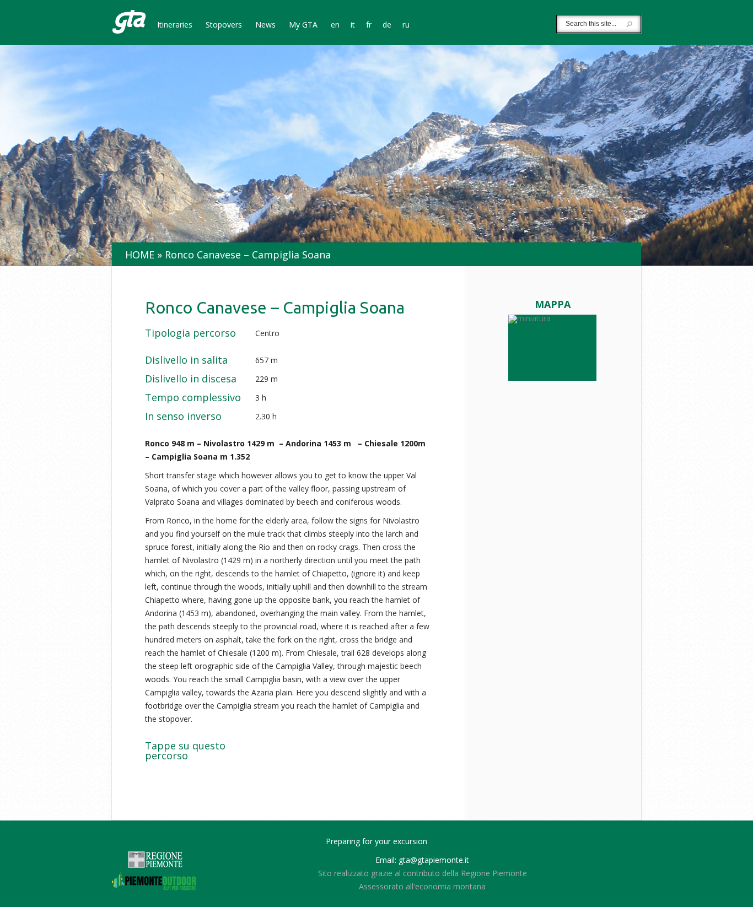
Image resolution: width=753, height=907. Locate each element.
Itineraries (174, 25)
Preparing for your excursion (376, 841)
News (265, 25)
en (335, 25)
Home (139, 254)
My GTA (303, 25)
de (387, 25)
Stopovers (224, 25)
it (353, 25)
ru (406, 25)
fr (369, 25)
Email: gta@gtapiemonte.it (422, 860)
